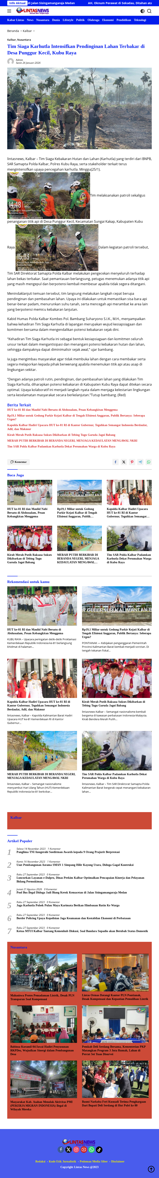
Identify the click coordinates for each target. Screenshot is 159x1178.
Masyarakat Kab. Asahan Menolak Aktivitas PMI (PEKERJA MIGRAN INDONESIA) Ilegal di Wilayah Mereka (41, 1105)
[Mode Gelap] (142, 11)
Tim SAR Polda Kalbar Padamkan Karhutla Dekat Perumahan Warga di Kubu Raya (61, 446)
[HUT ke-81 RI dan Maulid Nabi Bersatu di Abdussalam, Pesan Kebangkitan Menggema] (29, 492)
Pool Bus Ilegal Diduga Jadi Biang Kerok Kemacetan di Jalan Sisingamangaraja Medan (72, 892)
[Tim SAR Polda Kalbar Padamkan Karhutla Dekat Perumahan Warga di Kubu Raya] (129, 538)
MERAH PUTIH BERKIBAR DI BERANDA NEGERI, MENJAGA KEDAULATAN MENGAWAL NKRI (72, 440)
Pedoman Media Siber (94, 1161)
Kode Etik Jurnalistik (62, 1161)
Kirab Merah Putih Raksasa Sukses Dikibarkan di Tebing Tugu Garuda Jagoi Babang (61, 434)
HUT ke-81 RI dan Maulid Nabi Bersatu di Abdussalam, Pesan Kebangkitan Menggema (62, 409)
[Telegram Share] (140, 462)
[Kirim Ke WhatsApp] (149, 462)
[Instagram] (76, 1150)
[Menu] (10, 11)
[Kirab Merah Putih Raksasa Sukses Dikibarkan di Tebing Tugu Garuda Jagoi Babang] (29, 538)
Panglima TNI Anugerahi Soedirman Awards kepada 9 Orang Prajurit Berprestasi (68, 852)
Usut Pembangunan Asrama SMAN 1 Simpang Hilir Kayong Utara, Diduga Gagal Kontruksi (75, 864)
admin (19, 60)
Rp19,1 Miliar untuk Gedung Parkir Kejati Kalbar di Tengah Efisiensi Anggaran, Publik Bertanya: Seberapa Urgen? (76, 417)
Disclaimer (117, 1161)
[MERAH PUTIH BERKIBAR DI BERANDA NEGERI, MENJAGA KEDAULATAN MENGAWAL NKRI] (79, 538)
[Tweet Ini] (124, 462)
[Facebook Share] (115, 462)
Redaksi (40, 1161)
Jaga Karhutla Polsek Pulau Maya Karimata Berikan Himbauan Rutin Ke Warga (68, 905)
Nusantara (24, 40)
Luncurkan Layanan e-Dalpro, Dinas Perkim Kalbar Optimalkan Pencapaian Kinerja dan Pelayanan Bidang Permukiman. (80, 879)
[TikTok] (99, 1149)
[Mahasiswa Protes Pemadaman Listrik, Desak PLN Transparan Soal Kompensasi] (43, 972)
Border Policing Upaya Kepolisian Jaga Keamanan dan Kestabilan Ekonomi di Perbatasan (74, 918)
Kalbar (11, 40)
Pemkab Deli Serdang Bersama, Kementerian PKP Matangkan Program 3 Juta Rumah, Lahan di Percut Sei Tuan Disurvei (114, 1050)
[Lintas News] (33, 11)
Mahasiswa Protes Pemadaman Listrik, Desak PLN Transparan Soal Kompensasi (42, 997)
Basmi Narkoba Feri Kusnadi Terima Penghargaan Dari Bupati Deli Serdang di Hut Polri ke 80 (114, 1103)
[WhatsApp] (91, 1150)
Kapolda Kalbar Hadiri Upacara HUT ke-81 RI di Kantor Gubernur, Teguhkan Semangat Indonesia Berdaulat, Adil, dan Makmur (77, 427)
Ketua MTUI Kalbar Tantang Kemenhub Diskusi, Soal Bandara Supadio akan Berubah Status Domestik (82, 931)
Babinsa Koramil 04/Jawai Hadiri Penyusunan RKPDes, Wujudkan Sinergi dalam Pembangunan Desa (42, 1050)
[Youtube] (84, 1150)
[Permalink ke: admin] (10, 61)
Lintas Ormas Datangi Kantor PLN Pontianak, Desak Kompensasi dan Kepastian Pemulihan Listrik (115, 997)
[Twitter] (68, 1150)
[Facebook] (61, 1150)
